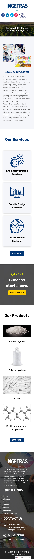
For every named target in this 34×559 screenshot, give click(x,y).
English (20, 557)
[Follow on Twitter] (12, 15)
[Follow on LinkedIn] (7, 15)
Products (6, 502)
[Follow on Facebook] (3, 15)
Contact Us (7, 510)
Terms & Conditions (10, 513)
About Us (6, 499)
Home (5, 496)
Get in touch (17, 292)
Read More (17, 253)
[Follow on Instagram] (16, 15)
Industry (6, 505)
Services (6, 508)
